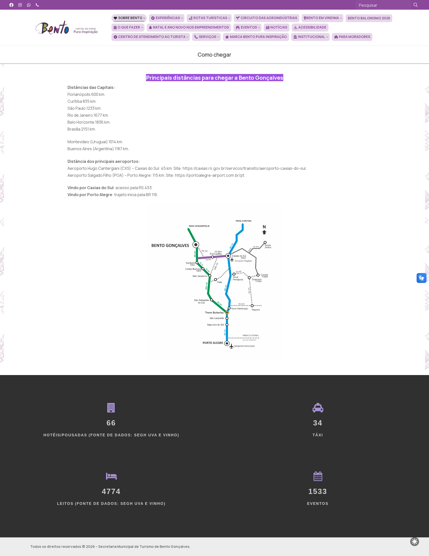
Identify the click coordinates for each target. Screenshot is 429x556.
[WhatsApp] (29, 4)
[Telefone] (37, 4)
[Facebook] (11, 4)
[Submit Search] (416, 4)
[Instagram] (20, 4)
